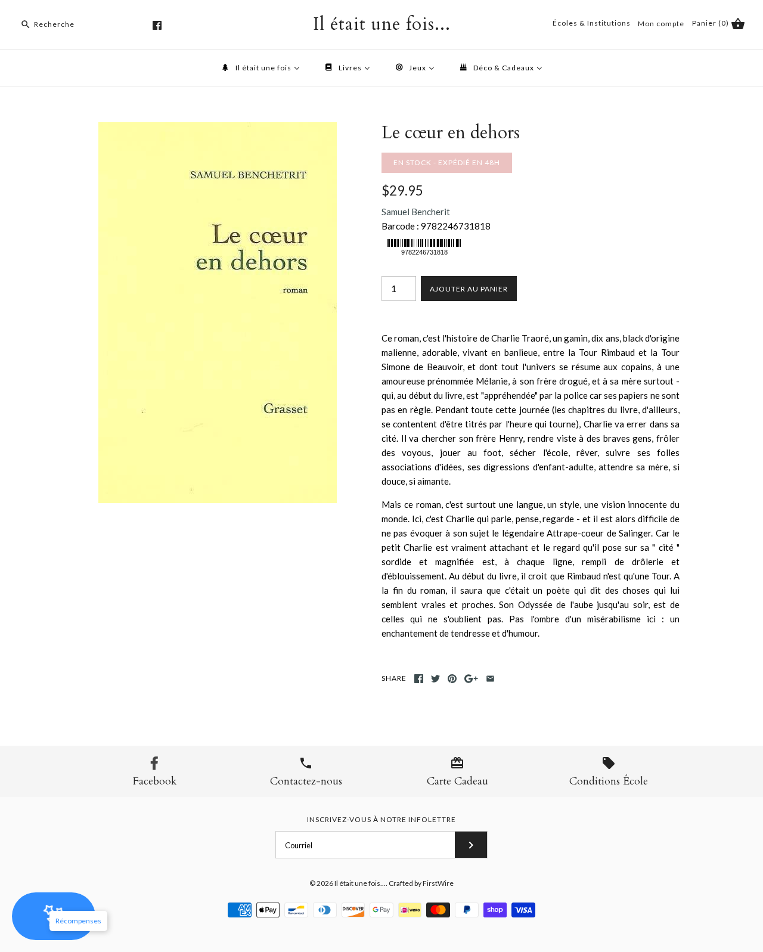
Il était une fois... (360, 883)
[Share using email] (490, 678)
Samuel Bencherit (416, 211)
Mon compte (661, 23)
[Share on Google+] (471, 678)
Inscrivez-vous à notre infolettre (381, 819)
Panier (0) (711, 22)
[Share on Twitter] (435, 678)
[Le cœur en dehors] (217, 129)
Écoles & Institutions (592, 22)
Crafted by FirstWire (421, 883)
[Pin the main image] (452, 678)
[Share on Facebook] (418, 678)
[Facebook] (157, 25)
